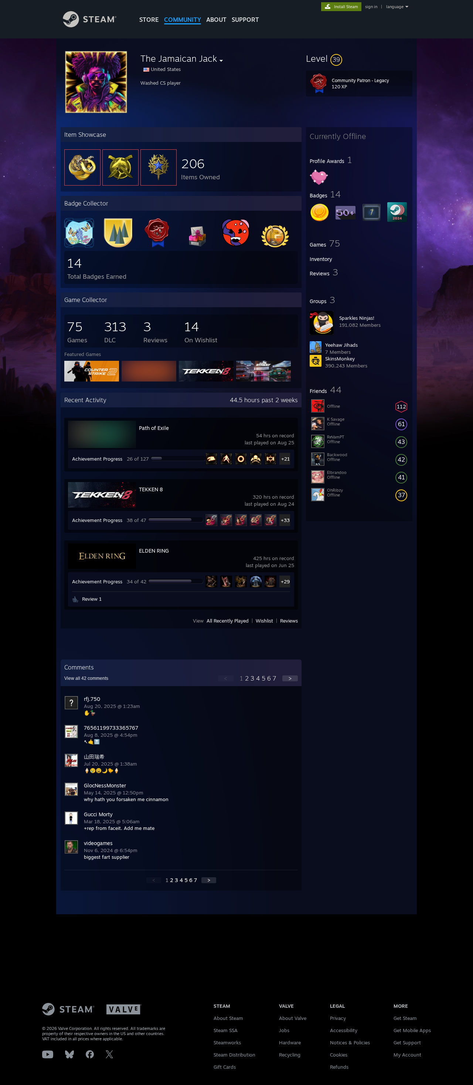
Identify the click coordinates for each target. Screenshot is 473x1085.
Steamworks (227, 1042)
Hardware (290, 1042)
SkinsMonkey (340, 359)
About (216, 19)
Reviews (289, 621)
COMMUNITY (182, 19)
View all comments (86, 678)
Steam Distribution (234, 1055)
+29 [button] (285, 581)
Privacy (338, 1018)
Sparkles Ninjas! (356, 318)
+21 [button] (285, 459)
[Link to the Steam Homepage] (89, 25)
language (395, 6)
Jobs (284, 1030)
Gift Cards (225, 1067)
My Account (407, 1055)
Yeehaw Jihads (341, 345)
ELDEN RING (154, 550)
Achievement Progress (97, 459)
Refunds (339, 1067)
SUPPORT (245, 19)
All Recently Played (228, 621)
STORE (149, 19)
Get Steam (405, 1018)
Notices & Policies (350, 1042)
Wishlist (264, 621)
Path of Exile (154, 428)
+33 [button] (285, 520)
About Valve (292, 1018)
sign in (371, 6)
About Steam (228, 1018)
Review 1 (92, 599)
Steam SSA (226, 1030)
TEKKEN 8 (151, 489)
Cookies (338, 1055)
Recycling (289, 1055)
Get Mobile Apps (412, 1030)
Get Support (407, 1042)
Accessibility (343, 1030)
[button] (359, 58)
